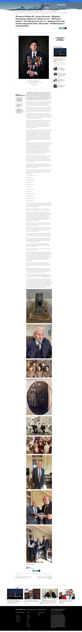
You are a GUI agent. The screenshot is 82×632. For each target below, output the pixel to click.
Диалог (31, 567)
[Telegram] (77, 1)
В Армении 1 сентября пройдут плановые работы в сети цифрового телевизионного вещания (14, 601)
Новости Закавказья (18, 108)
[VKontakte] (78, 1)
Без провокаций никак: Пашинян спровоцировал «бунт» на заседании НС (61, 69)
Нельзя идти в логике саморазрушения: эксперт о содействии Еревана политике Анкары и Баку (19, 100)
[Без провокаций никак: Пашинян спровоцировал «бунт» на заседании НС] (55, 68)
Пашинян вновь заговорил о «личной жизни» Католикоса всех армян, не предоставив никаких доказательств (49, 601)
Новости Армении (55, 57)
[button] (65, 11)
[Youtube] (80, 1)
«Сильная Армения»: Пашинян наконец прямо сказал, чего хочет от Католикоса (66, 601)
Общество (17, 14)
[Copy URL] (65, 28)
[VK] (60, 28)
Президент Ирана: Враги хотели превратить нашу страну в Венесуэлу (61, 86)
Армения (30, 568)
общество (33, 568)
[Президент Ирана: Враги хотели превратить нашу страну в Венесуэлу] (55, 86)
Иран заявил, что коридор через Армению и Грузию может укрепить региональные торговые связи (20, 111)
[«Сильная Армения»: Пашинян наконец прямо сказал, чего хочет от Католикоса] (55, 80)
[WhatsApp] (62, 28)
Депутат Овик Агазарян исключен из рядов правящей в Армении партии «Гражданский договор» (44, 577)
